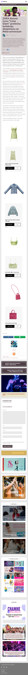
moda (12, 358)
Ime (3, 425)
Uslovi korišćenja (4, 673)
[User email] (14, 354)
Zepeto (16, 358)
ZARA (14, 358)
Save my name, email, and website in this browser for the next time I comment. (13, 443)
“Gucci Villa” (22, 83)
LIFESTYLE (4, 356)
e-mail (4, 430)
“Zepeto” (14, 75)
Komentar (4, 409)
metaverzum (8, 358)
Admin (7, 35)
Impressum (3, 669)
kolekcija (4, 358)
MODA (7, 356)
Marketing (3, 671)
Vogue (6, 333)
